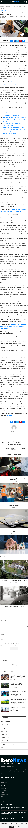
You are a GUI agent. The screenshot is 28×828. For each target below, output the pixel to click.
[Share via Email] (23, 41)
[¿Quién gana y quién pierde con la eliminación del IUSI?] (14, 544)
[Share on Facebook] (15, 41)
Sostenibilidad (6, 737)
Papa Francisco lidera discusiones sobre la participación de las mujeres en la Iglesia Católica (14, 119)
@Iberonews (9, 415)
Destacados (5, 724)
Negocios (5, 728)
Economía (5, 731)
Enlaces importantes (7, 777)
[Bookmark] (26, 459)
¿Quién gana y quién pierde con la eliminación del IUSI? (14, 556)
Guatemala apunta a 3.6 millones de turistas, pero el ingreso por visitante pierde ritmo (18, 693)
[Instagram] (16, 664)
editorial (6, 16)
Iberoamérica (6, 721)
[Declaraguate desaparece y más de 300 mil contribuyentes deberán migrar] (5, 709)
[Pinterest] (19, 664)
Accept (11, 826)
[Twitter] (12, 664)
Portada (1, 6)
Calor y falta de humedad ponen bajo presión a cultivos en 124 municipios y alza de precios (18, 701)
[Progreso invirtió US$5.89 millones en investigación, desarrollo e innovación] (5, 685)
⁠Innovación (3, 792)
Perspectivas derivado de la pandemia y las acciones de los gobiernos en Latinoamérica (13, 326)
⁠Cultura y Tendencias (8, 744)
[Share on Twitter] (17, 41)
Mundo (4, 747)
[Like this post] (11, 41)
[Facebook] (9, 664)
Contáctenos (4, 782)
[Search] (24, 2)
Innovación (5, 741)
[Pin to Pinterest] (20, 41)
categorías (4, 785)
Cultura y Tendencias (6, 796)
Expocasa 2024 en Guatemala (11, 115)
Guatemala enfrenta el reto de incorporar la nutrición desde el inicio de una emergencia (17, 676)
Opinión (4, 734)
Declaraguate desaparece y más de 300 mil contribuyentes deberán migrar (18, 709)
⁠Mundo (2, 801)
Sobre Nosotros (5, 780)
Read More (17, 826)
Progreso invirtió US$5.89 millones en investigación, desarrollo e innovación (16, 685)
